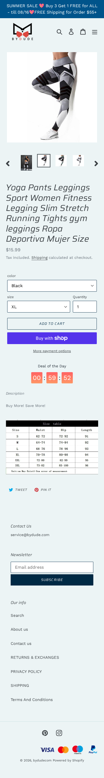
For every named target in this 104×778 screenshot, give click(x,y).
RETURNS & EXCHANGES (35, 657)
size (10, 297)
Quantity (80, 297)
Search (17, 615)
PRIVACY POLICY (26, 671)
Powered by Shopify (68, 760)
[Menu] (95, 31)
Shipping (39, 257)
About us (19, 629)
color (11, 276)
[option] (26, 163)
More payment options (52, 351)
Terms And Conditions (32, 699)
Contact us (21, 643)
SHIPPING (20, 685)
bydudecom (42, 760)
